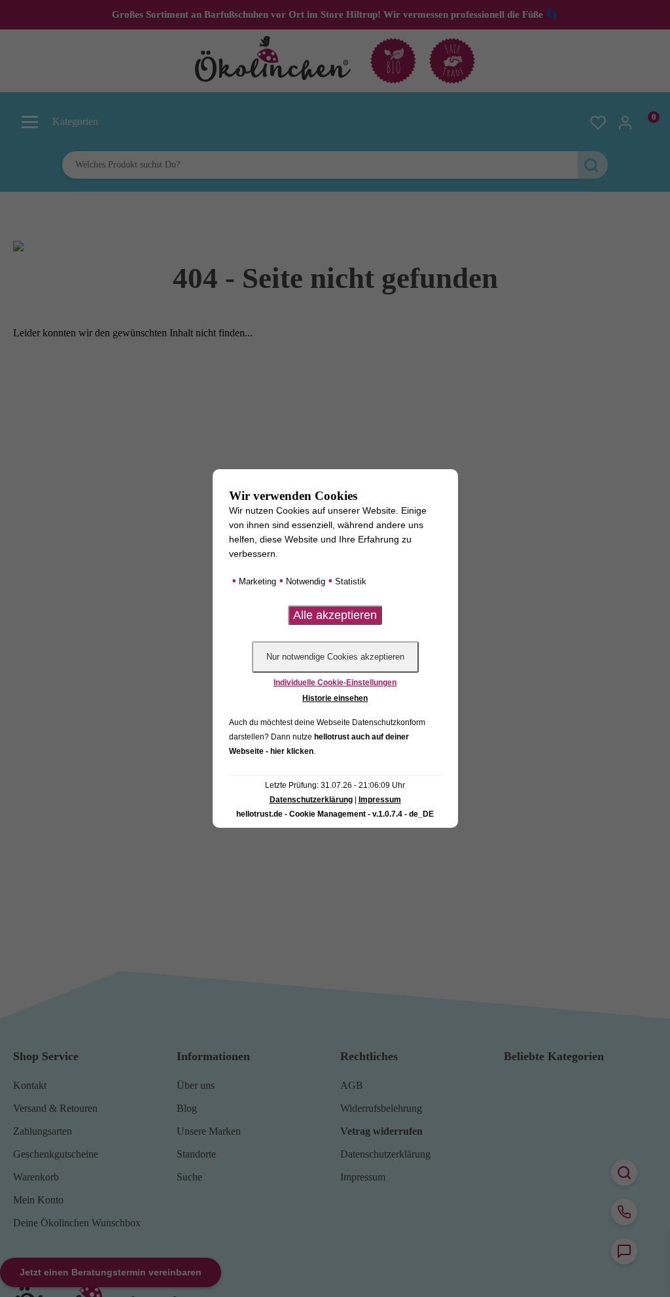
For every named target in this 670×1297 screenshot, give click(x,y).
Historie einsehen (335, 698)
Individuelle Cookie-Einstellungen (335, 682)
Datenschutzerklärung (311, 799)
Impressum (380, 799)
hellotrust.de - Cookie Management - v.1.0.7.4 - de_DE (335, 814)
